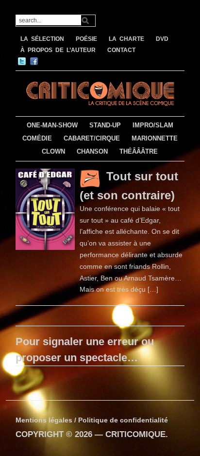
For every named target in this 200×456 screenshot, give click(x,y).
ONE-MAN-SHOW (52, 125)
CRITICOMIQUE (135, 434)
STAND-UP (105, 125)
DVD (162, 38)
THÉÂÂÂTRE (138, 151)
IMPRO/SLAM (153, 125)
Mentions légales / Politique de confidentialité (92, 420)
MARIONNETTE (155, 138)
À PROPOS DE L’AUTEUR (58, 50)
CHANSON (92, 151)
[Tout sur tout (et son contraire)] (45, 208)
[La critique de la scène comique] (100, 92)
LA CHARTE (126, 38)
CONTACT (121, 50)
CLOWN (53, 151)
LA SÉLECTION (42, 38)
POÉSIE (86, 38)
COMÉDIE (37, 138)
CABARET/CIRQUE (92, 138)
